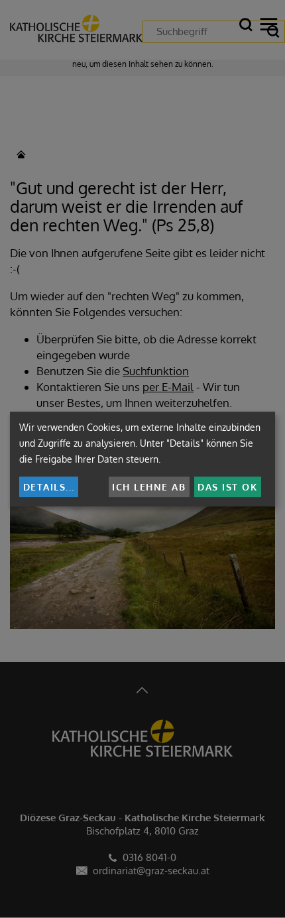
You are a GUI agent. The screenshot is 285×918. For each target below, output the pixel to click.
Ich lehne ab (149, 486)
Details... (49, 486)
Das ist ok (227, 486)
